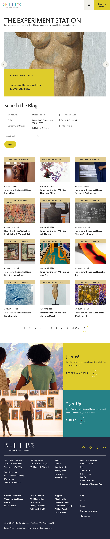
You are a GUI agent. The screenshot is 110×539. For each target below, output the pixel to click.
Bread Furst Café (87, 480)
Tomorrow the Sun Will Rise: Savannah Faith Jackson (88, 191)
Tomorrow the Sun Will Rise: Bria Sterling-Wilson (17, 273)
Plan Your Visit (86, 463)
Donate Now (60, 512)
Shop (82, 500)
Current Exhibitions (12, 495)
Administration (61, 467)
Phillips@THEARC (37, 509)
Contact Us (85, 516)
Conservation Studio (16, 126)
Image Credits (33, 528)
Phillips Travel (61, 509)
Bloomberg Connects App (91, 484)
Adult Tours (85, 470)
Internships (60, 474)
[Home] (19, 451)
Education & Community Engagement (42, 121)
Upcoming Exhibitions (13, 499)
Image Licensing (46, 528)
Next (106, 64)
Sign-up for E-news (88, 511)
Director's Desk (38, 115)
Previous (4, 64)
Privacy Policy (9, 528)
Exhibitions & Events (40, 128)
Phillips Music (66, 126)
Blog (82, 495)
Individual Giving (62, 502)
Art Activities (13, 115)
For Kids (83, 477)
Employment (60, 470)
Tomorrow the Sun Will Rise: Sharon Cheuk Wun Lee (88, 232)
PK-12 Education (37, 499)
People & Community (69, 120)
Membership (60, 499)
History (58, 463)
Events (7, 502)
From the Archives (68, 115)
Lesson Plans (35, 502)
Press (82, 506)
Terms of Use (21, 528)
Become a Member (102, 5)
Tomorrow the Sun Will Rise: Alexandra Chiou (53, 191)
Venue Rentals (61, 477)
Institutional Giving (63, 505)
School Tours (85, 474)
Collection (12, 120)
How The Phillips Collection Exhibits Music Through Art (17, 232)
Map (82, 467)
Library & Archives (38, 505)
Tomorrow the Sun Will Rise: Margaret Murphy (53, 314)
